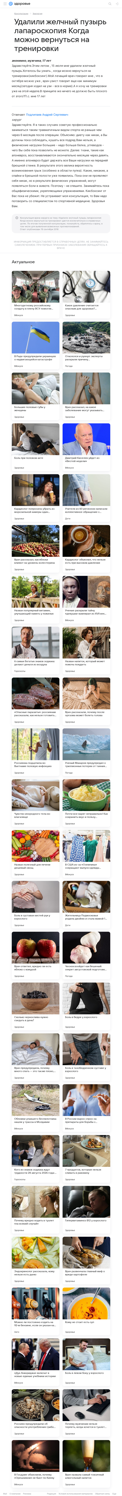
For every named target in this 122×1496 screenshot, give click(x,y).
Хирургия (37, 13)
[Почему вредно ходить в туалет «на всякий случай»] (35, 1210)
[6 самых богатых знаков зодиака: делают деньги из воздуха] (35, 650)
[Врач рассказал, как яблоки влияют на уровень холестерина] (35, 549)
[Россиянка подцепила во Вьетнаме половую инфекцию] (35, 752)
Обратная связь (102, 1494)
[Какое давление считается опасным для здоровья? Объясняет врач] (86, 295)
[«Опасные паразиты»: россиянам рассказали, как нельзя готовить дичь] (35, 701)
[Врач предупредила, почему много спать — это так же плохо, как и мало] (35, 1057)
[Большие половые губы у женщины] (35, 396)
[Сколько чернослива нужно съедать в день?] (35, 1006)
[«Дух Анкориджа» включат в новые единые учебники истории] (35, 1362)
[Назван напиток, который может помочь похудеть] (86, 650)
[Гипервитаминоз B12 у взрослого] (86, 1210)
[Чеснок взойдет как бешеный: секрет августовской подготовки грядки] (86, 955)
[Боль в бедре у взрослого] (86, 1006)
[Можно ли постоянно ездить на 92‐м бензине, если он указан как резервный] (35, 1311)
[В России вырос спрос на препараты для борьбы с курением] (86, 1108)
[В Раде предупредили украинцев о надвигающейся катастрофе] (35, 345)
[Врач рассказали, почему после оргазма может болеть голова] (86, 701)
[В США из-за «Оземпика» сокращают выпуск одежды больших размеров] (86, 854)
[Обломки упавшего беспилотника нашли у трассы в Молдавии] (35, 1108)
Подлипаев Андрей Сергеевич (47, 114)
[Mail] (11, 4)
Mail (5, 1494)
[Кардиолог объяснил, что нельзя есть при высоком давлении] (86, 549)
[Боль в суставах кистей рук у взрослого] (35, 905)
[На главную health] (21, 4)
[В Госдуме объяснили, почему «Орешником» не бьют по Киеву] (35, 1464)
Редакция (51, 1494)
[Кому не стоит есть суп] (86, 1311)
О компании (15, 1494)
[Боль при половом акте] (35, 447)
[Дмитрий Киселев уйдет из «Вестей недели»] (86, 447)
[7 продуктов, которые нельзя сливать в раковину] (86, 1159)
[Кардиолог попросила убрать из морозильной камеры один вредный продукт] (35, 498)
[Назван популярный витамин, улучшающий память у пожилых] (35, 600)
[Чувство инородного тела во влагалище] (35, 803)
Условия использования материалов (76, 1494)
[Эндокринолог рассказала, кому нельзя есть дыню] (35, 1260)
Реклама (27, 1494)
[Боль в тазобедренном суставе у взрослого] (86, 1057)
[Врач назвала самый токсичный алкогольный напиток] (86, 1464)
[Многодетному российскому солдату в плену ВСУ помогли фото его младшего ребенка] (35, 295)
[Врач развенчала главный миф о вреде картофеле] (86, 1260)
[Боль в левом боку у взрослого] (86, 1362)
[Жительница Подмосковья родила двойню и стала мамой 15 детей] (86, 905)
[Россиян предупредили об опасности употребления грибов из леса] (35, 1413)
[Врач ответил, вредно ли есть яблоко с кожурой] (35, 955)
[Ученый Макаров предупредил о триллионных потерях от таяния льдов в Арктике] (86, 752)
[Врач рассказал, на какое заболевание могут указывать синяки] (86, 396)
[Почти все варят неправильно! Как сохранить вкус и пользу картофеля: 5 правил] (86, 803)
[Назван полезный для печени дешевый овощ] (35, 854)
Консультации (21, 13)
